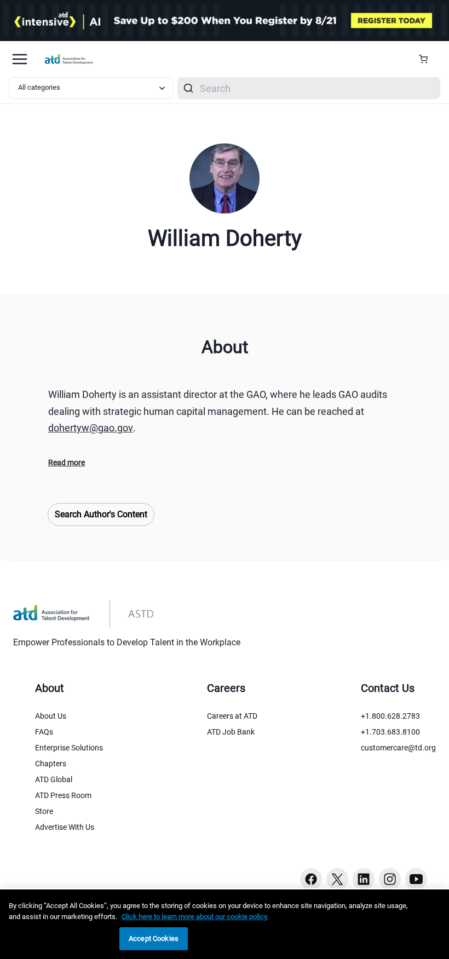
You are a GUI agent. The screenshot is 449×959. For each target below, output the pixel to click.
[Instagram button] (390, 879)
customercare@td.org (398, 747)
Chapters (50, 763)
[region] (224, 924)
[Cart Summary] (427, 59)
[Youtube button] (416, 879)
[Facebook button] (311, 879)
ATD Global (53, 779)
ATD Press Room (63, 795)
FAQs (44, 731)
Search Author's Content (101, 514)
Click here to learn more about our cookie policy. (195, 916)
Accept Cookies (154, 938)
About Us (50, 716)
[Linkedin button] (364, 879)
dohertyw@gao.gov (90, 428)
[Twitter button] (337, 879)
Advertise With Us (64, 827)
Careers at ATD (232, 716)
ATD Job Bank (231, 731)
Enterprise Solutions (69, 747)
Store (44, 811)
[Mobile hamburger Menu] (20, 59)
